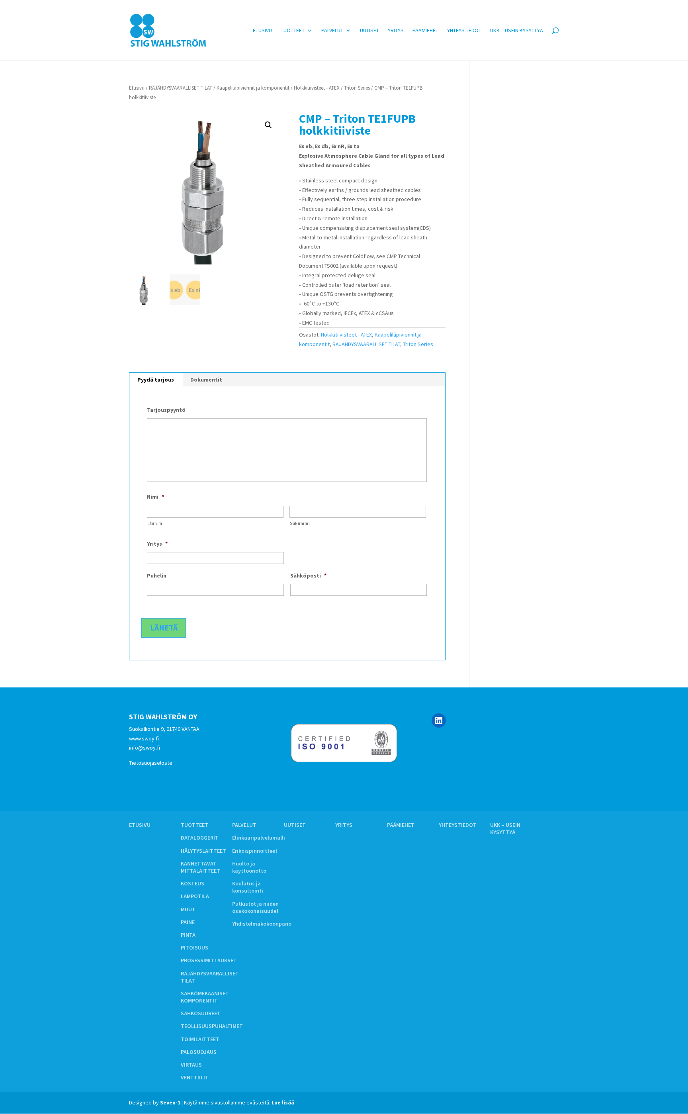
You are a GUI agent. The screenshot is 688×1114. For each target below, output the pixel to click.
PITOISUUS (194, 947)
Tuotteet (293, 30)
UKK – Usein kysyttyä (516, 30)
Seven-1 (170, 1102)
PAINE (188, 922)
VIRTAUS (191, 1064)
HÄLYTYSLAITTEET (203, 850)
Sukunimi (300, 523)
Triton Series (357, 87)
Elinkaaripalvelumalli (258, 837)
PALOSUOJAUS (199, 1051)
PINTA (188, 934)
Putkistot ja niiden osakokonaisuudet (255, 907)
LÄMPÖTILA (195, 896)
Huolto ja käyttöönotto (249, 867)
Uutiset (369, 30)
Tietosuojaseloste (150, 762)
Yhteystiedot (464, 30)
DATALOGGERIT (200, 837)
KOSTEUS (192, 883)
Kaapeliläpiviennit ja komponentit (253, 87)
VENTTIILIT (195, 1077)
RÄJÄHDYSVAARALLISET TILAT (180, 87)
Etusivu (262, 30)
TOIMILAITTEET (200, 1039)
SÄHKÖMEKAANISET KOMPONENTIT (205, 997)
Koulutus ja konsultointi (247, 887)
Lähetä (164, 627)
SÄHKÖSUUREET (201, 1013)
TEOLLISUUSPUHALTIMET (212, 1026)
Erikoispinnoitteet (255, 850)
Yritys (396, 30)
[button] (268, 125)
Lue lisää (283, 1102)
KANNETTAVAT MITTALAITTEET (200, 867)
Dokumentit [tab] (206, 379)
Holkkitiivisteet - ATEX (317, 87)
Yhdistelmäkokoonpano (261, 923)
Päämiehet (425, 30)
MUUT (188, 909)
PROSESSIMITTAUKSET (209, 960)
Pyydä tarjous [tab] (155, 379)
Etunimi (155, 523)
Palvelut (332, 30)
